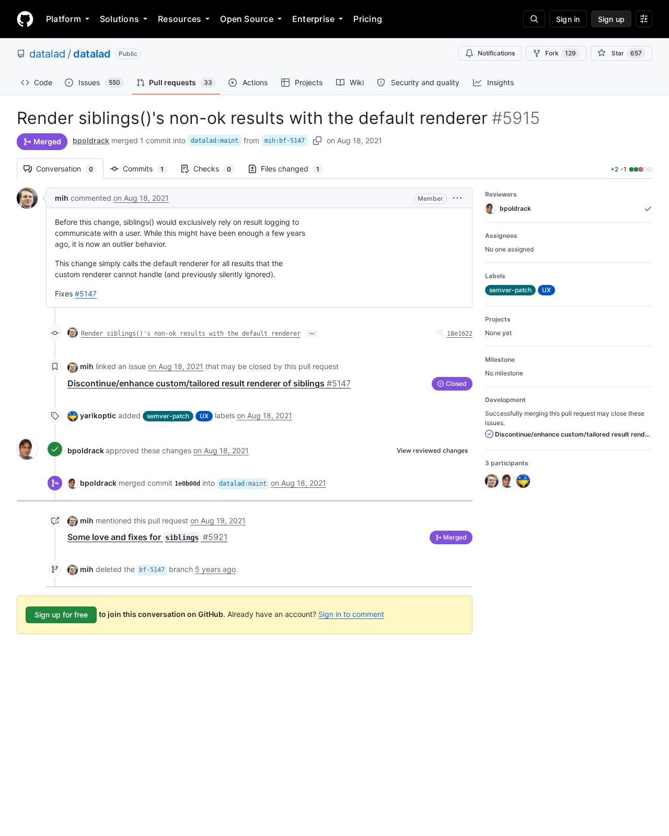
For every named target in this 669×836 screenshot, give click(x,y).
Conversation (69, 168)
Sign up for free (61, 614)
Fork (560, 53)
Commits (148, 168)
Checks (217, 168)
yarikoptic (98, 415)
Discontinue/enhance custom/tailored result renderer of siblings (209, 383)
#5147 (86, 293)
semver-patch (168, 416)
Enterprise (313, 19)
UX (204, 416)
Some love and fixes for (147, 537)
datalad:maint (214, 140)
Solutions (119, 19)
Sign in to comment (351, 614)
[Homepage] (25, 18)
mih (61, 197)
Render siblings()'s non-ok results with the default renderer (191, 333)
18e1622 (459, 333)
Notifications (496, 53)
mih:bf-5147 (284, 140)
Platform (63, 19)
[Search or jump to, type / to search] (534, 18)
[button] (457, 198)
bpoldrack (91, 140)
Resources (179, 19)
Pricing (367, 19)
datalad (47, 54)
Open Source (246, 19)
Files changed (295, 168)
